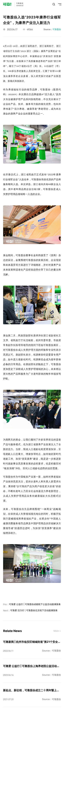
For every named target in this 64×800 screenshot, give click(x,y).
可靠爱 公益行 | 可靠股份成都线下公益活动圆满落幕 (35, 604)
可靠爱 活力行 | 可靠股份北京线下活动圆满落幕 (33, 610)
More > (57, 631)
